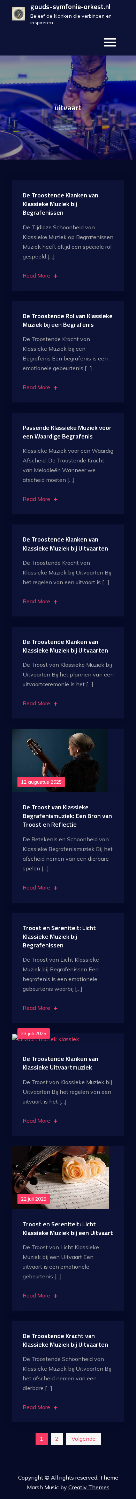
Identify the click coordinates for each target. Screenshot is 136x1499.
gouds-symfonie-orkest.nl (70, 6)
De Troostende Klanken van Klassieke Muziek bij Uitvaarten (65, 544)
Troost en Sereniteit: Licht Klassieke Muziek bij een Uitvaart (68, 1228)
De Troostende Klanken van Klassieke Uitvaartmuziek (60, 1063)
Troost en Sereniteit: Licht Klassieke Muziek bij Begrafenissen (59, 936)
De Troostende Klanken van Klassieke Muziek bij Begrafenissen (60, 203)
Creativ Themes (88, 1487)
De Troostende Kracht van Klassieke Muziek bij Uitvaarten (65, 1340)
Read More (36, 275)
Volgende (83, 1438)
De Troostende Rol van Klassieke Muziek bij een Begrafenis (68, 320)
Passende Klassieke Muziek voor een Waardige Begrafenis (67, 432)
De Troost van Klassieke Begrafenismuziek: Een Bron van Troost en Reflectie (67, 815)
